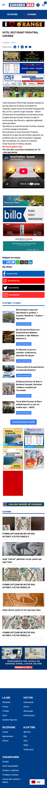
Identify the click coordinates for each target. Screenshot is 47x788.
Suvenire (31, 14)
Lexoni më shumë (23, 324)
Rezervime (12, 14)
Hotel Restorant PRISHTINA (14, 103)
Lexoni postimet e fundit (23, 422)
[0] (43, 5)
